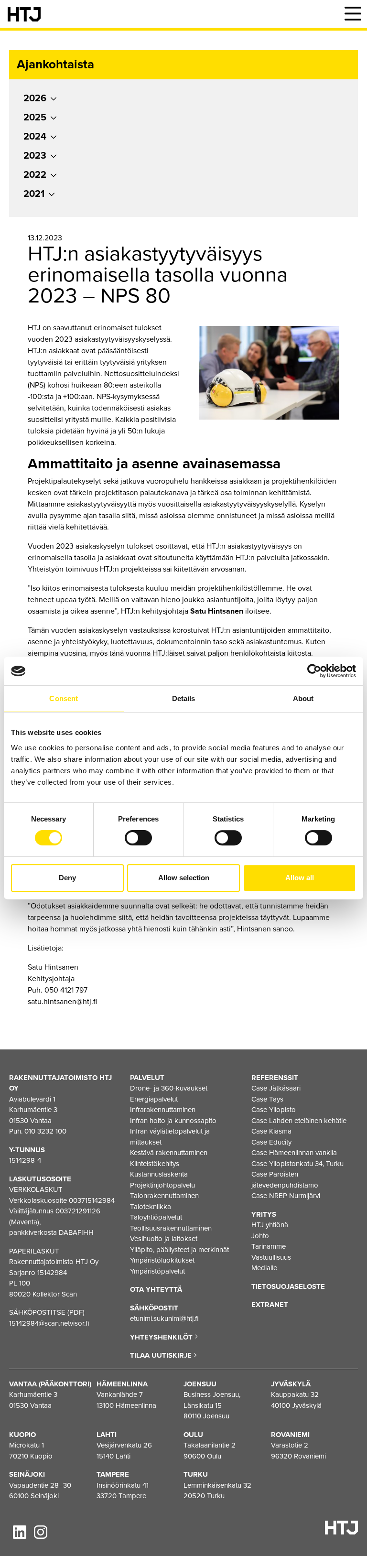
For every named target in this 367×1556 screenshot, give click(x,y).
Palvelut (147, 1077)
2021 (33, 194)
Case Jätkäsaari (276, 1088)
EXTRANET (269, 1304)
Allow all (299, 878)
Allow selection (183, 878)
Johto (260, 1236)
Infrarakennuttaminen (162, 1109)
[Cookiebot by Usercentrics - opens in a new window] (314, 671)
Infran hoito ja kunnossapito (173, 1120)
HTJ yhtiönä (269, 1225)
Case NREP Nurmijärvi (285, 1195)
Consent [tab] (63, 698)
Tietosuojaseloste (288, 1286)
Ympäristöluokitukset (162, 1260)
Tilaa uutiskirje (162, 1355)
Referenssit (274, 1077)
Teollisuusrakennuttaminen (171, 1228)
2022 (34, 175)
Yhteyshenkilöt (162, 1337)
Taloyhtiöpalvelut (156, 1217)
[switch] (138, 837)
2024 (34, 136)
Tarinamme (268, 1246)
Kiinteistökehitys (154, 1163)
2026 (34, 98)
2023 (34, 156)
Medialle (264, 1268)
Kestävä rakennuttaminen (168, 1152)
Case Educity (271, 1142)
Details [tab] (183, 698)
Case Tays (267, 1099)
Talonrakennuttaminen (164, 1195)
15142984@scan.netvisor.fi (49, 1323)
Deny (67, 878)
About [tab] (303, 698)
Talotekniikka (150, 1206)
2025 (34, 117)
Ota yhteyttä (156, 1289)
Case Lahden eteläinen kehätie (298, 1120)
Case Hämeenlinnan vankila (294, 1152)
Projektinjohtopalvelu (162, 1185)
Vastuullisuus (271, 1257)
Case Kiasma (271, 1131)
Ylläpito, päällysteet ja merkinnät (179, 1249)
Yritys (263, 1214)
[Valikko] (352, 14)
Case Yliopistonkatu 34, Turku (297, 1163)
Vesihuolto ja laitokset (163, 1238)
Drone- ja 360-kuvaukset (168, 1088)
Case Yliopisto (273, 1109)
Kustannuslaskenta (159, 1174)
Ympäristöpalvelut (157, 1271)
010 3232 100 (45, 1131)
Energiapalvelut (154, 1099)
